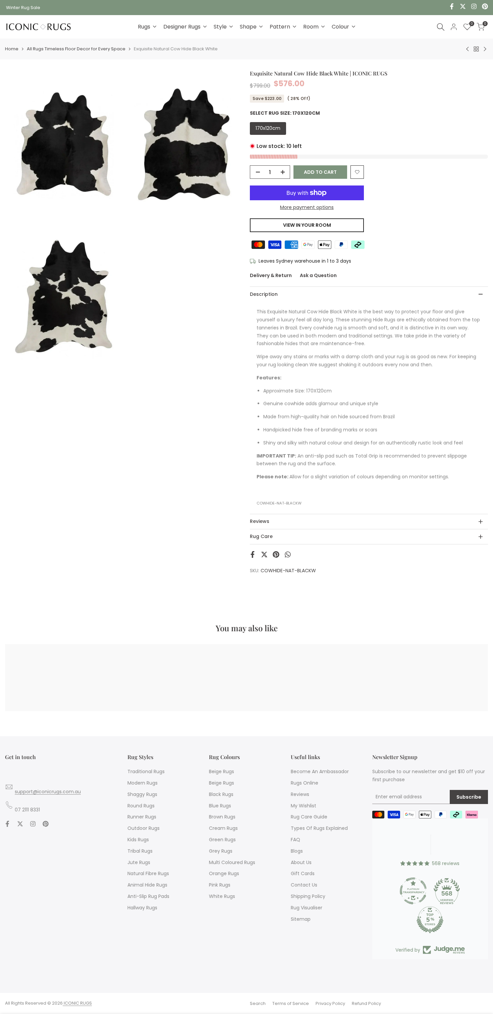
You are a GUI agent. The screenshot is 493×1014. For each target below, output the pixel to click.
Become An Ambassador (320, 771)
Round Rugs (141, 805)
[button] (357, 172)
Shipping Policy (308, 896)
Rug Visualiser (306, 907)
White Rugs (222, 896)
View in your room (307, 225)
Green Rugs (222, 839)
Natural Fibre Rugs (148, 873)
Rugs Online (304, 783)
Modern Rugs (142, 783)
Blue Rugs (220, 805)
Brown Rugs (222, 816)
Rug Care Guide (309, 816)
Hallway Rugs (142, 907)
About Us (301, 862)
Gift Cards (303, 873)
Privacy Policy (330, 1003)
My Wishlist (303, 805)
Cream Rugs (223, 828)
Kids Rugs (138, 839)
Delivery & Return (271, 275)
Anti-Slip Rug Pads (148, 896)
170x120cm (268, 128)
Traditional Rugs (146, 771)
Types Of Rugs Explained (319, 828)
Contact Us (304, 885)
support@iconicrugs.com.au (48, 791)
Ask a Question (318, 275)
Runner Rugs (141, 816)
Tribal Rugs (140, 851)
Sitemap (301, 919)
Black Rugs (221, 794)
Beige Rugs (221, 771)
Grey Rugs (220, 851)
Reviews (300, 794)
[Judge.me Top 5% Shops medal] (430, 919)
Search (258, 1003)
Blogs (297, 851)
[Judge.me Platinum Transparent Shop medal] (413, 890)
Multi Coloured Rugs (232, 862)
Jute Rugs (138, 862)
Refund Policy (366, 1003)
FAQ (295, 839)
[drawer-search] (440, 27)
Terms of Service (290, 1003)
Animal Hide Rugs (147, 885)
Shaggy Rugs (142, 794)
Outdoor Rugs (143, 828)
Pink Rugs (219, 885)
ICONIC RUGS (77, 1003)
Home (11, 49)
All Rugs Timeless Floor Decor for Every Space (76, 49)
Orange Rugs (224, 873)
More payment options (307, 207)
